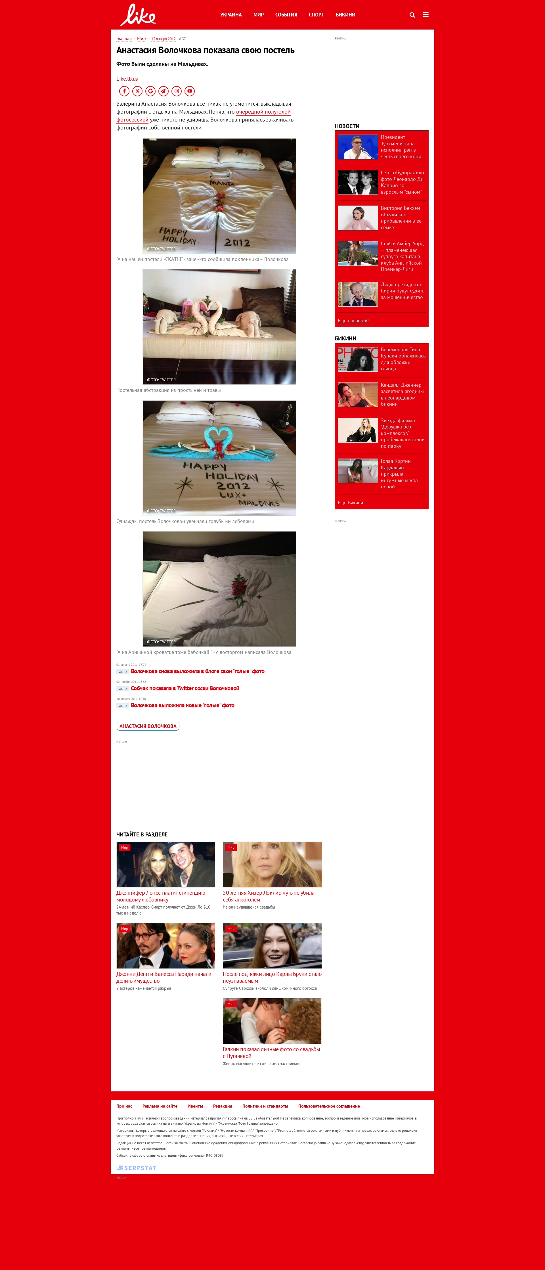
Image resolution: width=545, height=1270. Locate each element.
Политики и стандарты (265, 1106)
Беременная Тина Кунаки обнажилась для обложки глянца (403, 359)
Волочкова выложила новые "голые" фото (176, 705)
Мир (258, 14)
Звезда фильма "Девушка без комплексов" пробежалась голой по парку (403, 433)
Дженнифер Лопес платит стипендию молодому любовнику (160, 896)
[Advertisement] (219, 785)
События (286, 14)
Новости (347, 126)
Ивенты (195, 1106)
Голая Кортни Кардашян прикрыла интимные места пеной (399, 474)
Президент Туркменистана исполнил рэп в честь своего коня (401, 147)
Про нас (124, 1106)
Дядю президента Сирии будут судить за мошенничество (402, 290)
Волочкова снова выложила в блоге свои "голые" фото (192, 671)
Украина (231, 14)
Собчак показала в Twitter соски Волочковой (179, 688)
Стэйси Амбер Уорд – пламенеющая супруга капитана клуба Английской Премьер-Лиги (402, 256)
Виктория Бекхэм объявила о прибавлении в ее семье (401, 218)
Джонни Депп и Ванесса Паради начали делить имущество (163, 977)
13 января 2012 (163, 38)
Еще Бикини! (351, 502)
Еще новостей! (353, 320)
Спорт (316, 14)
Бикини (345, 14)
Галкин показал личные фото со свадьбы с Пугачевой (271, 1052)
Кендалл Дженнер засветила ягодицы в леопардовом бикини (402, 394)
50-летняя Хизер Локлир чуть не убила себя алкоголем (269, 896)
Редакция (222, 1106)
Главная (124, 38)
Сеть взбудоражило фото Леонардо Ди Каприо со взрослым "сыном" (402, 182)
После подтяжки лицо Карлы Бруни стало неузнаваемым (272, 977)
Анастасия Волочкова (148, 726)
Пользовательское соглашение (329, 1106)
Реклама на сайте (159, 1106)
